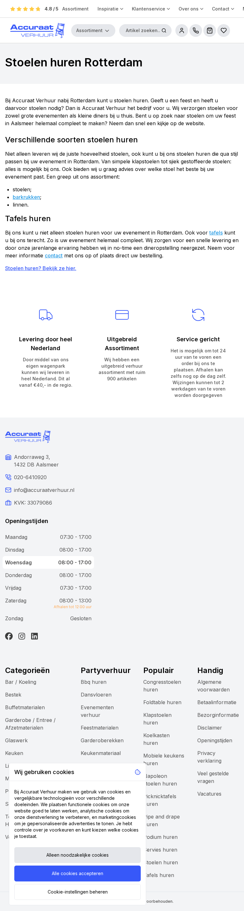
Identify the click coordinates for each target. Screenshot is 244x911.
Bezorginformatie (218, 715)
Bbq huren (93, 682)
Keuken (14, 753)
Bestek (13, 694)
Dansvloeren (96, 694)
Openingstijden (214, 740)
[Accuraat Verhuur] (37, 30)
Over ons (189, 8)
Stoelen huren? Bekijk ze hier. (40, 268)
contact (54, 255)
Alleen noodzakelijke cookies (77, 855)
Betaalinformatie (216, 702)
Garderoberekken (102, 740)
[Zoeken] (164, 30)
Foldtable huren (162, 702)
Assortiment (75, 8)
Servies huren (160, 849)
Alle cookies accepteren (77, 873)
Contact (220, 8)
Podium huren (160, 837)
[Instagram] (21, 636)
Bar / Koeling (20, 682)
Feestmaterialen (100, 727)
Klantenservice (148, 8)
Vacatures (209, 794)
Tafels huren (158, 875)
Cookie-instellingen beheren (78, 891)
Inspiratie (108, 8)
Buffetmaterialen (25, 707)
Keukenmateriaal (101, 753)
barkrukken (26, 197)
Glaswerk (16, 740)
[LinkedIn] (34, 636)
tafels (216, 232)
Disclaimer (209, 727)
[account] (181, 30)
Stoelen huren (160, 862)
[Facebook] (9, 636)
